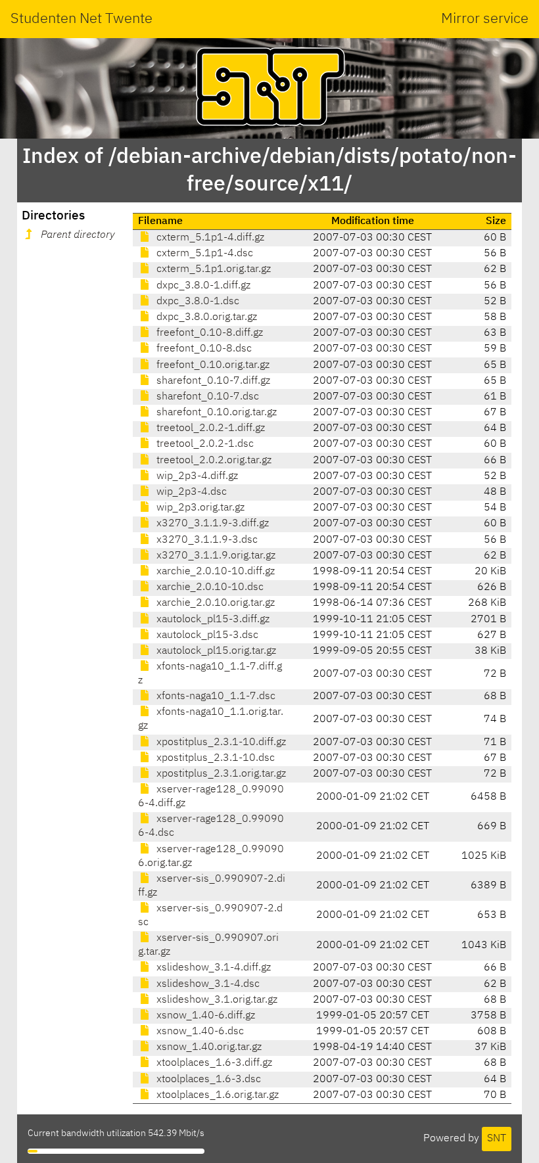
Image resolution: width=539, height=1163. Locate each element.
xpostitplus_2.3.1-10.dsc (214, 758)
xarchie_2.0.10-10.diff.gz (214, 571)
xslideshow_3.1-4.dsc (207, 984)
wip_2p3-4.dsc (190, 492)
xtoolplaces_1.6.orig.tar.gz (216, 1095)
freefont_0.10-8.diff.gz (208, 333)
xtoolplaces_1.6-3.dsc (207, 1079)
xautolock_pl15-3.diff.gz (212, 619)
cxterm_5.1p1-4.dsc (203, 253)
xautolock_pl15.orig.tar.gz (215, 651)
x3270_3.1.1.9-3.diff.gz (211, 523)
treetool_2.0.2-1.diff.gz (209, 428)
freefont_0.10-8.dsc (203, 349)
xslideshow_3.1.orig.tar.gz (215, 1000)
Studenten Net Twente (81, 19)
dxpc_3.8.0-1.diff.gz (202, 286)
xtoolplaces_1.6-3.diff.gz (213, 1063)
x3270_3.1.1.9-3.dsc (206, 540)
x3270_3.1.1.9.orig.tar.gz (214, 556)
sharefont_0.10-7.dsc (206, 397)
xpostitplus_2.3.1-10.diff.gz (220, 742)
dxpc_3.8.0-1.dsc (196, 301)
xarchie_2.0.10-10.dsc (209, 587)
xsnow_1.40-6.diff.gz (204, 1016)
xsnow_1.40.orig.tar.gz (208, 1047)
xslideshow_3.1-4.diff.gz (212, 968)
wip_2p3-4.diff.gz (196, 476)
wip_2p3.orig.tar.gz (199, 508)
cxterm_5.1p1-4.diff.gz (209, 238)
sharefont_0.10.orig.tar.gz (215, 412)
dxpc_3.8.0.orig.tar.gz (205, 317)
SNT (496, 1138)
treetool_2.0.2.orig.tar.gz (212, 460)
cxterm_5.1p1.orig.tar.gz (212, 269)
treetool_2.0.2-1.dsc (204, 444)
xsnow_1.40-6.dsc (199, 1031)
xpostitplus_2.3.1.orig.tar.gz (220, 774)
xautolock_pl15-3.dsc (206, 635)
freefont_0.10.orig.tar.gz (212, 365)
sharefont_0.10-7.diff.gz (212, 381)
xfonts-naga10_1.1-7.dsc (214, 696)
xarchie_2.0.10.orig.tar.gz (214, 603)
